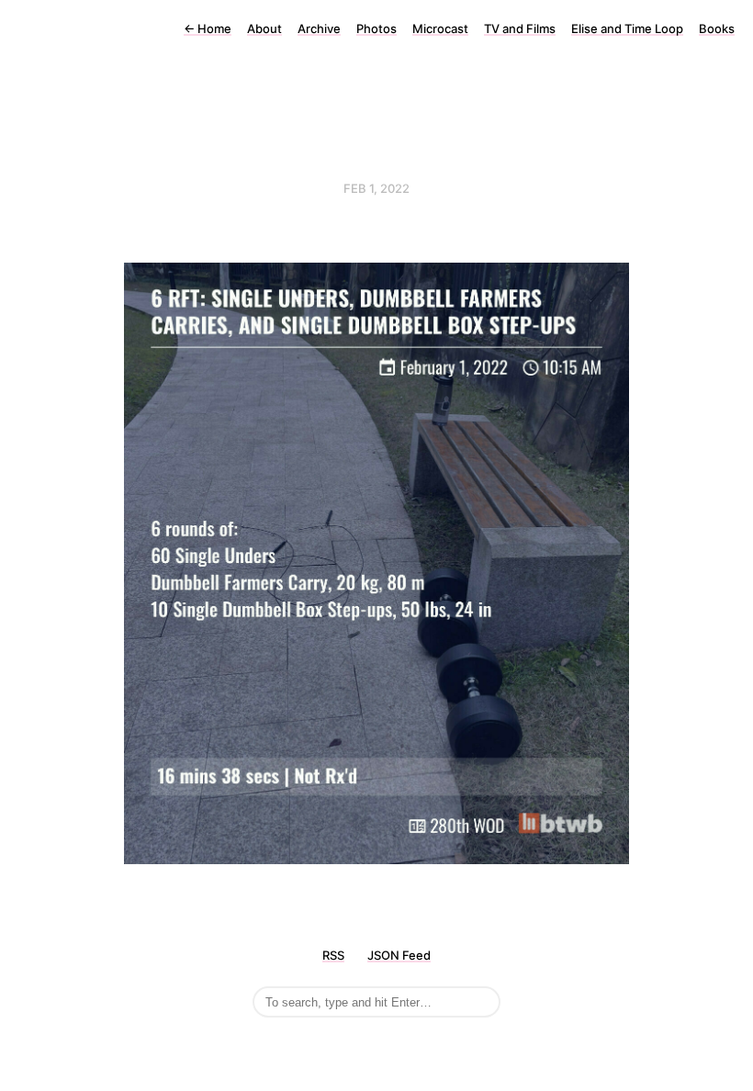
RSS (333, 955)
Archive (319, 28)
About (264, 28)
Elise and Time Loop (627, 28)
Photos (376, 28)
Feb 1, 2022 (376, 188)
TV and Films (520, 28)
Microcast (440, 28)
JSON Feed (399, 955)
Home (207, 28)
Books (717, 28)
